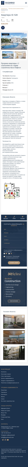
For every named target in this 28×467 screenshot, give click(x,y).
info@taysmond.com (7, 437)
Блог (2, 419)
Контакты (3, 372)
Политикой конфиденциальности (12, 257)
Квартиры (4, 390)
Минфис (3, 415)
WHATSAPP (6, 218)
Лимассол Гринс (5, 410)
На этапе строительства (7, 401)
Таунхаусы (4, 392)
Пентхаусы (4, 394)
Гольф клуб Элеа (5, 417)
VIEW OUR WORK (14, 301)
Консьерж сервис (6, 374)
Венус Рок (4, 412)
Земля (2, 399)
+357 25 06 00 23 (5, 433)
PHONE (14, 218)
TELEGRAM (22, 218)
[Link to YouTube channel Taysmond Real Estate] (8, 440)
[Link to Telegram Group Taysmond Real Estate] (3, 440)
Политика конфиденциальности (10, 382)
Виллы (3, 396)
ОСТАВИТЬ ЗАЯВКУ (14, 262)
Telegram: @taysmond (8, 435)
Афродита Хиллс (5, 408)
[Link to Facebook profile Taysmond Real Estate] (5, 440)
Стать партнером (5, 376)
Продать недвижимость (7, 380)
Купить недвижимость (7, 378)
